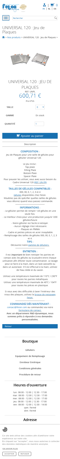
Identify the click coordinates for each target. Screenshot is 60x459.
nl (49, 9)
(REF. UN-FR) (40, 182)
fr (44, 9)
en (55, 9)
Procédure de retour (30, 374)
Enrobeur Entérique (30, 362)
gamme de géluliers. (38, 245)
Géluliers (30, 350)
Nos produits (14, 37)
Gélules (17, 195)
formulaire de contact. (30, 310)
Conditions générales (30, 368)
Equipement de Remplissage (30, 356)
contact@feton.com (17, 307)
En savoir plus (10, 448)
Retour (8, 326)
